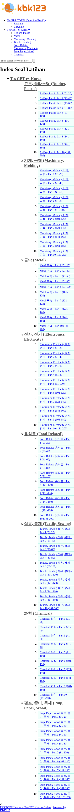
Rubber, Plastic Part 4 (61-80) (56, 107)
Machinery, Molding (25, 39)
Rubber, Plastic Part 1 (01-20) (56, 93)
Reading (18, 23)
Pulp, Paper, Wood (24, 51)
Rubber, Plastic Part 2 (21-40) (56, 98)
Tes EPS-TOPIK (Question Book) (26, 20)
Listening (19, 26)
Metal (17, 35)
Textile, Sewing (22, 42)
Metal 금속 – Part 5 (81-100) (55, 286)
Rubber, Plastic (22, 32)
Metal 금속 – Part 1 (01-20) (55, 265)
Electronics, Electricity (26, 48)
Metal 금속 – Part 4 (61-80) (55, 281)
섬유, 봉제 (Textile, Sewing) (47, 523)
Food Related (21, 45)
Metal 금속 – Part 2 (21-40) (55, 270)
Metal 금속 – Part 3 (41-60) (55, 276)
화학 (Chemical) (38, 613)
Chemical (19, 54)
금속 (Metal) (35, 260)
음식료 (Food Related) (43, 433)
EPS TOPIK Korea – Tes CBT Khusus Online (25, 807)
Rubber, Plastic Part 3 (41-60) (56, 103)
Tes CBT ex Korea (17, 29)
